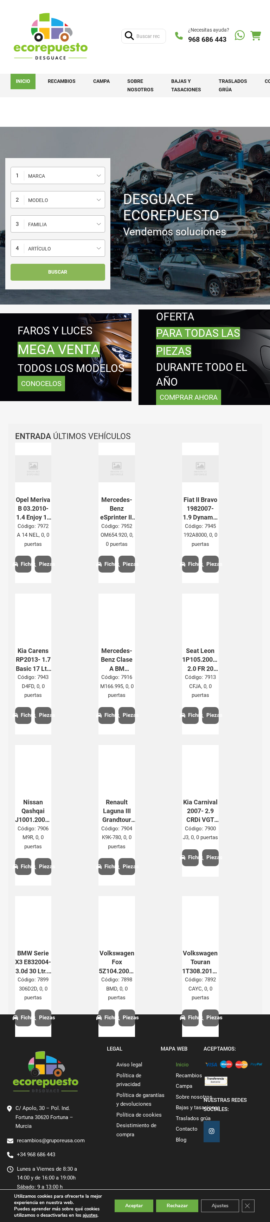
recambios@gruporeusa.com (51, 1140)
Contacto (187, 1129)
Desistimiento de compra (136, 1130)
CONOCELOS (41, 383)
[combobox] (58, 175)
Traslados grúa (233, 85)
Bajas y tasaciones (186, 85)
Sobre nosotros (140, 85)
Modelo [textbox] (38, 200)
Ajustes (220, 1205)
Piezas (45, 564)
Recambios (62, 81)
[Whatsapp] (239, 36)
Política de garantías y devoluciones (140, 1099)
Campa (101, 81)
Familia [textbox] (37, 224)
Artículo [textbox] (39, 248)
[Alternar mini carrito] (255, 36)
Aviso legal (129, 1064)
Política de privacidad (128, 1080)
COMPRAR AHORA (189, 397)
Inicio (23, 81)
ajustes (90, 1215)
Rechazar (177, 1205)
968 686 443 (207, 39)
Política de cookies (139, 1115)
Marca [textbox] (36, 176)
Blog (181, 1140)
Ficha (26, 564)
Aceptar (134, 1205)
